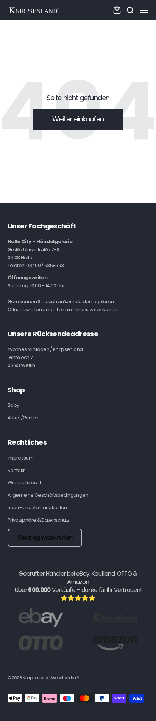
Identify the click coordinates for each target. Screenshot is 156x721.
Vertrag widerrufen (44, 538)
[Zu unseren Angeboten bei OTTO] (41, 642)
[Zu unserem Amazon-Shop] (115, 642)
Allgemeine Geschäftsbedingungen (48, 495)
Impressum (20, 457)
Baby (13, 405)
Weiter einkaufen (78, 119)
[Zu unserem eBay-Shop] (41, 617)
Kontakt (16, 470)
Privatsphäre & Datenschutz (38, 520)
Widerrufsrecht (24, 482)
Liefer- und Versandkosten (37, 507)
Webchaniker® (64, 678)
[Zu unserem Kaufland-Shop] (115, 617)
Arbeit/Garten (23, 417)
